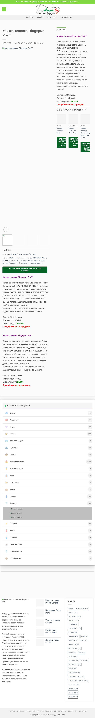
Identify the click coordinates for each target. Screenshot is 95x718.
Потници (11, 537)
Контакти (83, 711)
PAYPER (74, 661)
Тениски (18, 43)
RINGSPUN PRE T (39, 258)
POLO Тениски (13, 551)
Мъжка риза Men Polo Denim (73, 130)
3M (71, 608)
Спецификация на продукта (16, 327)
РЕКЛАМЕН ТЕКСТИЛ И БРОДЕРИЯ (21, 711)
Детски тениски (16, 513)
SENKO (73, 681)
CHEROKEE (75, 628)
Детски (10, 454)
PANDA (73, 657)
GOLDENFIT (75, 648)
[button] (4, 9)
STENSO (74, 685)
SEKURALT (74, 673)
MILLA (72, 652)
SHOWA (83, 681)
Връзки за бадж (14, 468)
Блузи (10, 427)
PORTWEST (75, 665)
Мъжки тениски (35, 43)
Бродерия (72, 711)
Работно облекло (14, 461)
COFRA (73, 632)
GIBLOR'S (74, 644)
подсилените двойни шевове (31, 263)
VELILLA (73, 693)
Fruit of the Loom (25, 258)
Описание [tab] (61, 30)
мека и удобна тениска (29, 260)
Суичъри (11, 448)
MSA (81, 652)
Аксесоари (12, 420)
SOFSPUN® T (7, 260)
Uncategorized (13, 558)
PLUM (84, 661)
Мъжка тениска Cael (60, 130)
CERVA (73, 624)
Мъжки (13, 254)
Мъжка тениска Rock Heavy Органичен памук (85, 133)
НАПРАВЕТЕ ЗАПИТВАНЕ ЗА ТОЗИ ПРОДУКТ (25, 269)
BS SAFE (74, 620)
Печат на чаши (13, 544)
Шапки (10, 413)
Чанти (10, 489)
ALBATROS (82, 608)
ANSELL (73, 612)
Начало (6, 43)
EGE (84, 640)
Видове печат (60, 711)
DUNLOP (73, 640)
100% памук (13, 258)
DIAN (84, 636)
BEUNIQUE (75, 616)
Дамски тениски (16, 517)
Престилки (12, 482)
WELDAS (73, 697)
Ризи (9, 475)
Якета (9, 530)
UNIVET (73, 689)
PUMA (72, 669)
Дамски (10, 496)
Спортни (11, 523)
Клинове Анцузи (14, 441)
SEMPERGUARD (76, 677)
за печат (17, 260)
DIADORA (74, 636)
